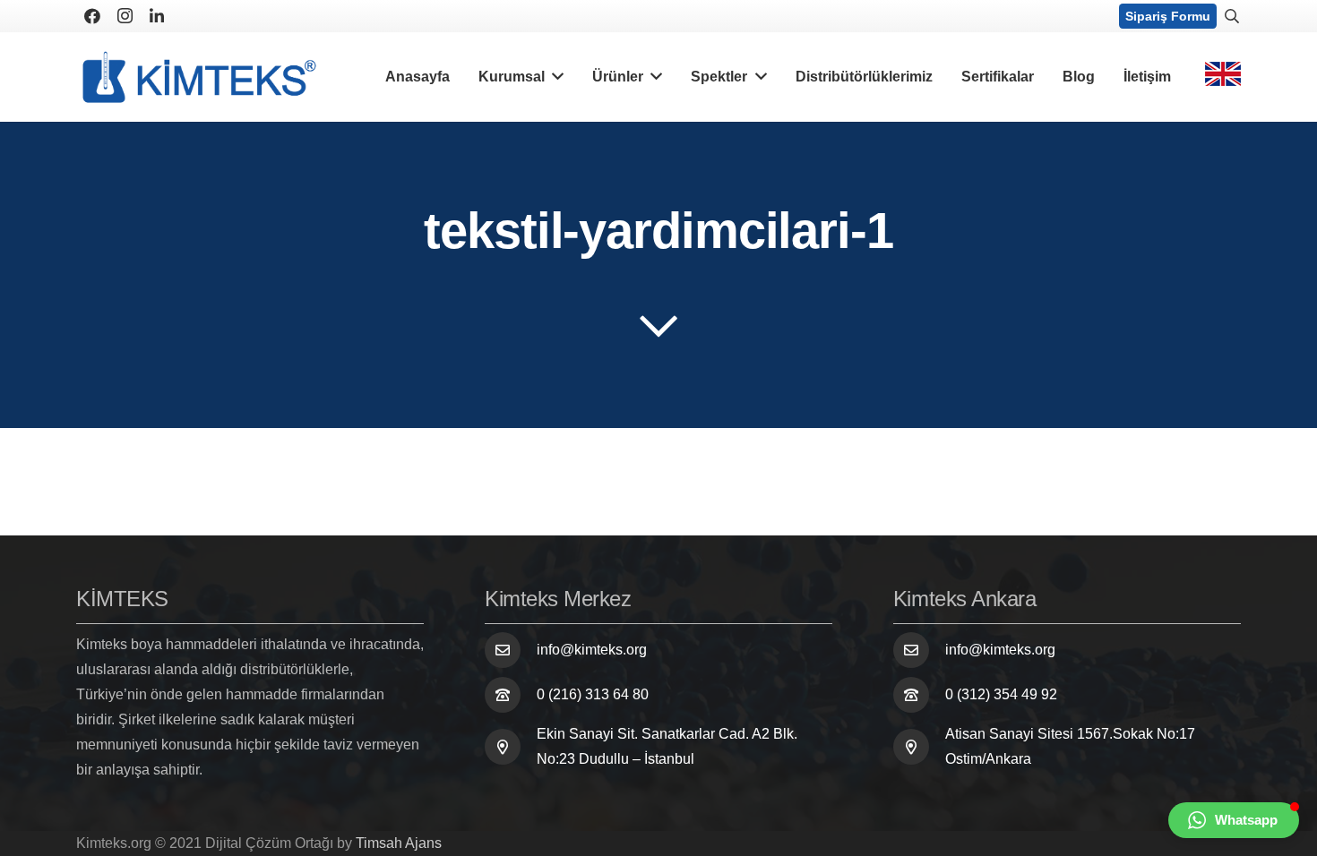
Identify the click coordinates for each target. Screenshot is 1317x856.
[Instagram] (124, 16)
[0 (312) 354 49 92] (919, 695)
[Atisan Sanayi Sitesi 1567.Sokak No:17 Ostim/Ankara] (919, 747)
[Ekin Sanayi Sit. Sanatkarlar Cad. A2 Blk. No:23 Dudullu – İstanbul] (511, 747)
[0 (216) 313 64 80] (511, 695)
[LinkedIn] (157, 16)
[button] (1233, 820)
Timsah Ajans (399, 843)
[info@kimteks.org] (511, 650)
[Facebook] (92, 16)
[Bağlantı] (199, 77)
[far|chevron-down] (658, 326)
